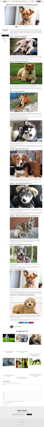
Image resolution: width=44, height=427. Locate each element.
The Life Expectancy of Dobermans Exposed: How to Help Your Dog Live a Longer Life (35, 375)
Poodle (36, 319)
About (14, 1)
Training (24, 1)
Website (4, 398)
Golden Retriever (34, 212)
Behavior (21, 1)
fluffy (35, 88)
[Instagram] (40, 1)
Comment (4, 384)
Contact (22, 422)
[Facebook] (37, 1)
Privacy (24, 422)
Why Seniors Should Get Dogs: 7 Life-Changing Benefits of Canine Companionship (35, 355)
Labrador (31, 32)
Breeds (17, 1)
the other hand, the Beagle (26, 179)
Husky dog (12, 146)
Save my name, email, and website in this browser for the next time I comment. (13, 401)
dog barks (26, 178)
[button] (32, 1)
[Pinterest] (38, 1)
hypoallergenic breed (13, 317)
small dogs (31, 289)
